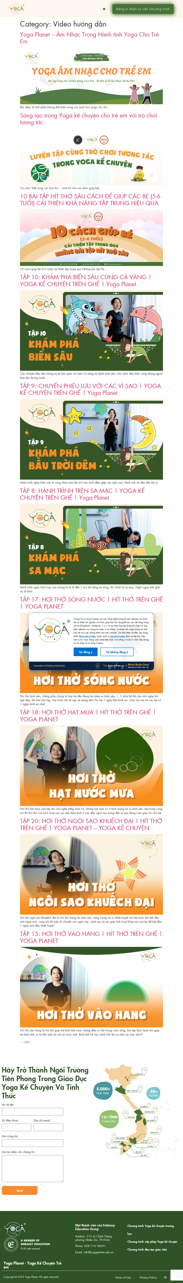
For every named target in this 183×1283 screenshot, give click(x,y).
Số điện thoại (10, 1120)
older (25, 1042)
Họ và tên (8, 1105)
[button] (104, 9)
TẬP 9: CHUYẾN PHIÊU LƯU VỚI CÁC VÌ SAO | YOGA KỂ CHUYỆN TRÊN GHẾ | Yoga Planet (90, 389)
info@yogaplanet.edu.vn (98, 1252)
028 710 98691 (95, 1246)
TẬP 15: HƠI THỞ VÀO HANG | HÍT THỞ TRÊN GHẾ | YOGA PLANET (91, 936)
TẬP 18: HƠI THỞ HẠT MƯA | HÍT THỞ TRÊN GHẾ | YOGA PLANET (88, 715)
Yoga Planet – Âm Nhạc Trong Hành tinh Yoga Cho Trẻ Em (89, 37)
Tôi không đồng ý (117, 652)
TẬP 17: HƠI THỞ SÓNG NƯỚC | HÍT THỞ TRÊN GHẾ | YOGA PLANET (91, 602)
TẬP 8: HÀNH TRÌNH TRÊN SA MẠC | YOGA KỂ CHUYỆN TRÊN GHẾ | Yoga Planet (82, 493)
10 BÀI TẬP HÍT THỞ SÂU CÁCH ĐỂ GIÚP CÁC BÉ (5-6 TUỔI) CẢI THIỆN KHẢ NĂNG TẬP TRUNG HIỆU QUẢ (90, 199)
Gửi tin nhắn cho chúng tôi (18, 1152)
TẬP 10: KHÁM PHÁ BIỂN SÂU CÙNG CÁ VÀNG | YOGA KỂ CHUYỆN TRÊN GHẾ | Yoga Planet (86, 280)
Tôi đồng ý (85, 652)
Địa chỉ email (42, 1120)
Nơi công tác (10, 1136)
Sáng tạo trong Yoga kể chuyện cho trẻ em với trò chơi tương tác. (88, 118)
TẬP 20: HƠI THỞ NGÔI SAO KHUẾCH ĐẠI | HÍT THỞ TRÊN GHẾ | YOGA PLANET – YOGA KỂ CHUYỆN (91, 824)
